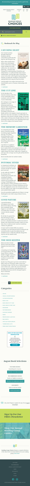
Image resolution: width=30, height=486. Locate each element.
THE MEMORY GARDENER (14, 127)
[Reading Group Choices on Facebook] (13, 479)
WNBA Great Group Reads (9, 326)
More (15, 469)
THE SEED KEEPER (10, 240)
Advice (4, 293)
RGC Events (6, 319)
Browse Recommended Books (15, 381)
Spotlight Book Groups (9, 321)
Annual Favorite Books (9, 296)
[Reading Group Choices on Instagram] (17, 479)
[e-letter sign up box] (15, 339)
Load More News (16, 282)
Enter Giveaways (15, 390)
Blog (15, 473)
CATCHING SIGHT (10, 50)
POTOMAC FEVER (10, 163)
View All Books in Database (9, 35)
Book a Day (5, 300)
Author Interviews (8, 298)
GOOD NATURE (8, 200)
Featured (15, 462)
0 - (27, 6)
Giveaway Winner (7, 312)
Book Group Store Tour (9, 305)
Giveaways (15, 471)
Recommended (15, 464)
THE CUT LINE (8, 91)
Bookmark (5, 307)
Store (15, 475)
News (4, 314)
